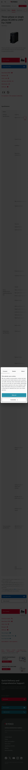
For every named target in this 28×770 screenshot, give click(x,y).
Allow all (14, 395)
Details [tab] (14, 371)
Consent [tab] (5, 371)
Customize (13, 399)
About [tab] (23, 371)
